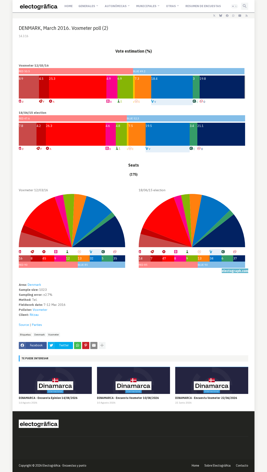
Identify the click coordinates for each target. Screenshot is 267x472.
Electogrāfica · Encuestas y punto (64, 465)
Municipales (146, 6)
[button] (234, 6)
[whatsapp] (233, 16)
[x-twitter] (214, 16)
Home (68, 6)
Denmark (39, 334)
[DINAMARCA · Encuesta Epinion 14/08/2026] (55, 380)
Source (24, 325)
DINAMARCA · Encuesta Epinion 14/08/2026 (48, 398)
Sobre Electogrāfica (217, 465)
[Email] (93, 345)
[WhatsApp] (77, 345)
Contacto (242, 465)
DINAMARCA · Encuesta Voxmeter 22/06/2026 (206, 398)
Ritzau (34, 315)
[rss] (246, 16)
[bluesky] (220, 16)
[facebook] (227, 16)
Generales (86, 6)
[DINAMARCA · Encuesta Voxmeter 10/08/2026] (133, 380)
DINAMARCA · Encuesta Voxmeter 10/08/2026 (128, 398)
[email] (239, 16)
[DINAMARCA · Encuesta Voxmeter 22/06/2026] (211, 380)
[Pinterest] (85, 345)
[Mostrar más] (102, 345)
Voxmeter (40, 310)
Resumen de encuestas (203, 6)
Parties (37, 325)
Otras (171, 6)
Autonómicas (116, 6)
